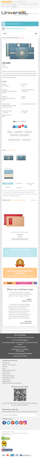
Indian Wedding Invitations (8, 4)
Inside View (8, 169)
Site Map (4, 366)
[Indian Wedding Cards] (20, 12)
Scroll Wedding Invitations (25, 4)
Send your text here (14, 140)
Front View (8, 154)
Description (8, 183)
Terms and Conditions (8, 377)
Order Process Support (8, 375)
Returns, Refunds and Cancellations (12, 383)
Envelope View (21, 154)
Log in (3, 6)
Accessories (19, 183)
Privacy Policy (6, 379)
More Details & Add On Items (20, 239)
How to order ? (26, 140)
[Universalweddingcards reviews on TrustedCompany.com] (4, 444)
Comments (19, 187)
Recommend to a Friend (8, 370)
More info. (8, 187)
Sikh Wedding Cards (12, 38)
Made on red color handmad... (20, 232)
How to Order (6, 374)
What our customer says (9, 364)
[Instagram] (25, 422)
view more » (34, 200)
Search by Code (6, 372)
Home (4, 38)
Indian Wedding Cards (19, 1)
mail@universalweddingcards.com (15, 28)
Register (36, 4)
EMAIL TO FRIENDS (21, 121)
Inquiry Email (6, 363)
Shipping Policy (6, 381)
